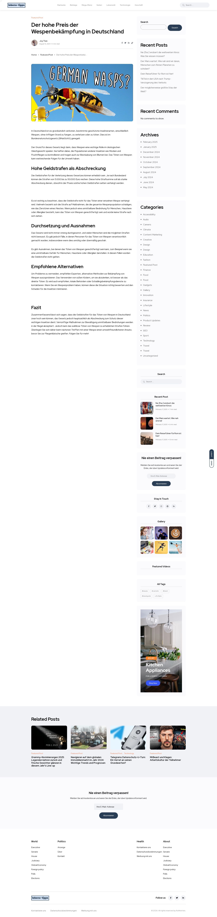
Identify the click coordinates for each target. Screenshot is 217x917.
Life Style (158, 596)
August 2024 (149, 172)
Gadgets (147, 285)
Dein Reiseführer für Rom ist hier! (157, 73)
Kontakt (61, 856)
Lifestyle (147, 305)
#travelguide (146, 596)
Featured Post (46, 54)
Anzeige (61, 847)
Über (60, 851)
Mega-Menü (87, 5)
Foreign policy (37, 869)
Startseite (61, 5)
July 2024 (148, 177)
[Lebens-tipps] (16, 5)
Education (148, 254)
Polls (33, 873)
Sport (146, 335)
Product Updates (151, 320)
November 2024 (151, 157)
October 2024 (150, 162)
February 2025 (150, 141)
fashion (146, 259)
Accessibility (149, 214)
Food (145, 274)
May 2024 (148, 187)
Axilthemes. (181, 910)
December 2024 (151, 152)
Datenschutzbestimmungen (149, 851)
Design (146, 244)
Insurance (147, 300)
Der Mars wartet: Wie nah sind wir (167, 419)
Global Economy (38, 865)
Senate (34, 851)
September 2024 (151, 167)
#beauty (145, 591)
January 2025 (150, 146)
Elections (35, 878)
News (146, 310)
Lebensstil (110, 5)
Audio (146, 219)
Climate (147, 229)
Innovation (148, 295)
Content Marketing (152, 234)
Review (146, 325)
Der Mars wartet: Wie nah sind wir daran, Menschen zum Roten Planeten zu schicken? (160, 65)
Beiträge (73, 5)
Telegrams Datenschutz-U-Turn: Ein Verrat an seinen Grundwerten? (128, 760)
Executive (35, 847)
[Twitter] (176, 897)
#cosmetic (155, 591)
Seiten (99, 5)
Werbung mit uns (144, 856)
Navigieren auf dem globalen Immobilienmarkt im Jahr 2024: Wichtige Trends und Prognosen (88, 760)
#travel (165, 591)
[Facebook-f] (170, 897)
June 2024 (148, 182)
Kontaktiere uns (144, 847)
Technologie (125, 5)
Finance (147, 269)
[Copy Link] (132, 43)
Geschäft (139, 5)
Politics (146, 315)
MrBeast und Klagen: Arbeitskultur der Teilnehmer (165, 758)
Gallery (146, 290)
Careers (147, 224)
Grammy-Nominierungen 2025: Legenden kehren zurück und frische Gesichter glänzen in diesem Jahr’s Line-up (47, 761)
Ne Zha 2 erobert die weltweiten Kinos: (165, 404)
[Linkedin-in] (183, 897)
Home (34, 54)
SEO (145, 330)
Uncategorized (150, 355)
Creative (147, 239)
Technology (149, 340)
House (34, 856)
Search (144, 22)
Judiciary (35, 860)
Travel (146, 345)
